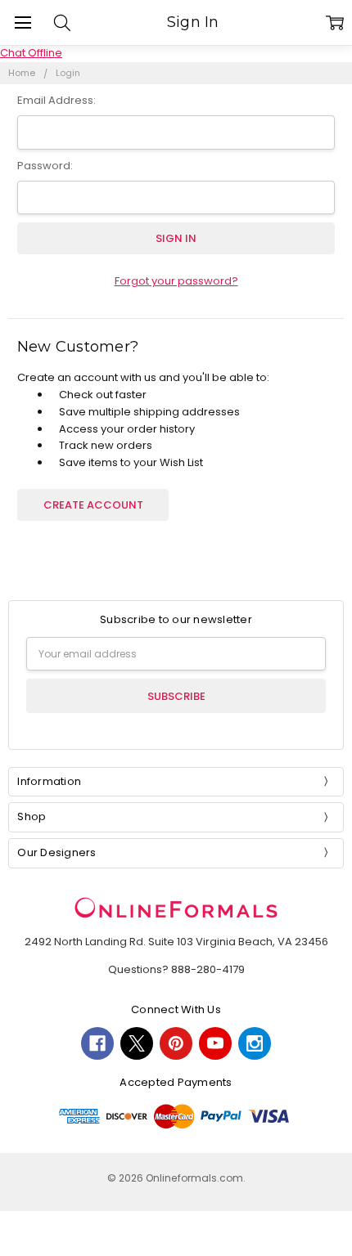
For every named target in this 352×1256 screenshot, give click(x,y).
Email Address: (56, 100)
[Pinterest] (176, 1043)
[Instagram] (254, 1043)
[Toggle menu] (22, 22)
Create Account (93, 505)
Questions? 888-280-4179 (176, 969)
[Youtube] (215, 1043)
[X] (136, 1043)
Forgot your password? (176, 281)
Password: (45, 165)
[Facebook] (97, 1043)
